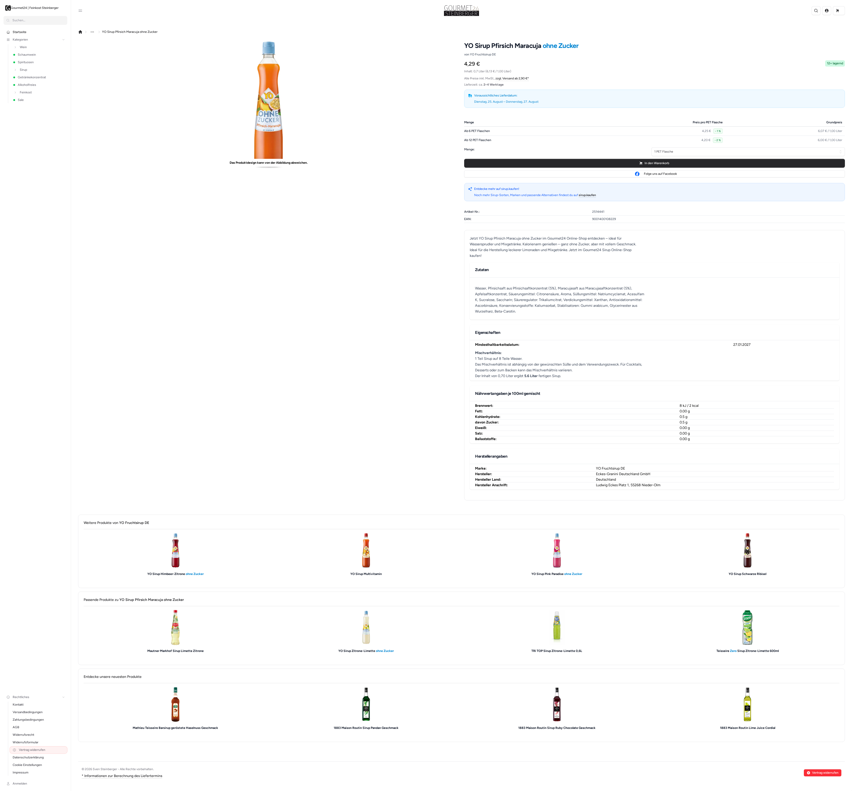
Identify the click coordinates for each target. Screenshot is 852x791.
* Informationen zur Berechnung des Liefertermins (122, 776)
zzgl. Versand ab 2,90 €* (512, 78)
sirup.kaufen (587, 195)
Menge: (469, 149)
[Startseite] (80, 32)
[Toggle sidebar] (80, 10)
